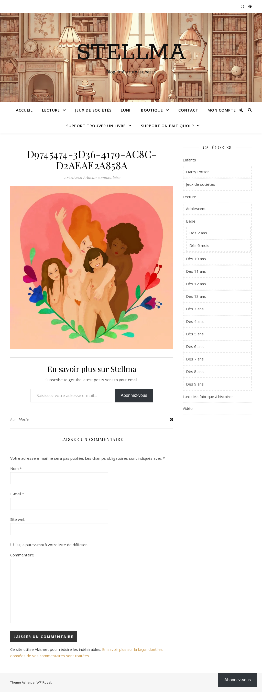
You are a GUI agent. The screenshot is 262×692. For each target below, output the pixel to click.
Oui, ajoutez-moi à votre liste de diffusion (51, 544)
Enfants (189, 159)
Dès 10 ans (196, 258)
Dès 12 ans (196, 283)
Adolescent (196, 208)
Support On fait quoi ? (167, 125)
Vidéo (188, 408)
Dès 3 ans (195, 308)
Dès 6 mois (199, 245)
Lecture (51, 110)
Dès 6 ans (195, 346)
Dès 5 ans (195, 333)
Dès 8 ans (195, 371)
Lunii (126, 110)
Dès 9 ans (195, 384)
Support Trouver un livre (96, 125)
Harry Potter (197, 171)
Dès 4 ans (195, 321)
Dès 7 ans (195, 358)
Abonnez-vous (134, 395)
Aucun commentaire (102, 177)
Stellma (131, 53)
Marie (24, 419)
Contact (188, 110)
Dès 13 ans (196, 296)
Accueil (24, 110)
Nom (16, 468)
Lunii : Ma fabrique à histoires (208, 396)
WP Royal (44, 682)
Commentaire (22, 554)
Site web (18, 519)
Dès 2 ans (198, 232)
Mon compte (222, 110)
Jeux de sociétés (93, 110)
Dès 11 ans (196, 271)
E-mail (17, 493)
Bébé (190, 221)
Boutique (152, 110)
